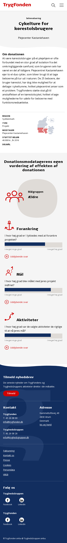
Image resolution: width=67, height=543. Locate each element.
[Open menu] (61, 5)
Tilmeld (11, 393)
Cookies (7, 465)
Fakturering (8, 450)
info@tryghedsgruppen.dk (16, 437)
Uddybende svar (19, 256)
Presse (6, 460)
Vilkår (5, 474)
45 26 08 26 (10, 433)
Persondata (9, 469)
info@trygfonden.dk (13, 421)
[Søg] (53, 5)
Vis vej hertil (46, 424)
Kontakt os (8, 455)
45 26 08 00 (10, 418)
